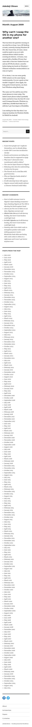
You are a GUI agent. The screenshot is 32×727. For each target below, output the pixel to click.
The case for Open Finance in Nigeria (16, 164)
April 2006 (7, 667)
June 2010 (7, 594)
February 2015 (9, 489)
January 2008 (8, 627)
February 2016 (9, 461)
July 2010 (7, 592)
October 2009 (8, 608)
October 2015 (8, 470)
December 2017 (9, 416)
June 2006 (7, 662)
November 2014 (9, 491)
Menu (27, 6)
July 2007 (7, 632)
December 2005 (9, 676)
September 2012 (9, 545)
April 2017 (7, 428)
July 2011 (7, 571)
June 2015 (7, 480)
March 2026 (8, 264)
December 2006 (9, 648)
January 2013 (8, 536)
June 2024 (7, 311)
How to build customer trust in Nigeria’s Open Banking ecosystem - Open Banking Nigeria (16, 201)
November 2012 (9, 540)
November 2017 (9, 419)
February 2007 (9, 643)
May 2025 (7, 285)
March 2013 (8, 531)
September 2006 (9, 655)
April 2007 (7, 639)
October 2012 (8, 543)
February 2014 (9, 508)
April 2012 (7, 554)
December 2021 (9, 358)
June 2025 (7, 283)
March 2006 (8, 669)
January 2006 (8, 674)
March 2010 (8, 601)
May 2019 (7, 391)
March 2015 (8, 487)
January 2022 (8, 356)
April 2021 (7, 363)
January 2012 (8, 561)
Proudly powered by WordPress (20, 723)
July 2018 (7, 402)
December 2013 (9, 512)
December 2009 (9, 606)
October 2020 (8, 374)
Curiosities (6, 718)
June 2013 (7, 524)
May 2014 (7, 503)
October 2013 (8, 517)
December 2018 (9, 395)
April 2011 (7, 578)
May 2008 (7, 620)
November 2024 (9, 299)
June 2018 (7, 405)
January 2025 (8, 295)
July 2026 (7, 255)
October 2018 (8, 398)
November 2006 (9, 650)
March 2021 (8, 365)
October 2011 (8, 564)
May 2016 (7, 454)
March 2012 (8, 557)
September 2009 (9, 611)
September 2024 (9, 304)
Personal (4, 121)
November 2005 (9, 678)
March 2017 (8, 430)
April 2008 (7, 622)
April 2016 (7, 456)
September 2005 (9, 683)
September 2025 (9, 276)
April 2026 (7, 262)
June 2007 (7, 634)
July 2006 (7, 660)
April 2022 (7, 351)
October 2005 (8, 681)
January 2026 (8, 267)
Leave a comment (14, 121)
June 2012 (7, 550)
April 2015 (7, 484)
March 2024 (8, 318)
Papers (4, 714)
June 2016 (7, 452)
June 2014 (7, 501)
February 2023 (9, 337)
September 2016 (9, 444)
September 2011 (9, 566)
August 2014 (8, 496)
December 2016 (9, 437)
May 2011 (7, 575)
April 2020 (7, 384)
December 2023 (9, 325)
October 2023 (8, 328)
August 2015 (8, 475)
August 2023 (8, 332)
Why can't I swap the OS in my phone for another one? (15, 34)
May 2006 (7, 664)
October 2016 (8, 442)
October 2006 (8, 653)
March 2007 (8, 641)
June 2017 (7, 423)
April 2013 (7, 529)
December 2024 (9, 297)
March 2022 (8, 353)
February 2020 (9, 386)
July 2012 (7, 547)
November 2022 (9, 344)
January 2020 (8, 388)
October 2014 (8, 494)
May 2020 (7, 381)
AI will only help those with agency (16, 181)
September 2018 (9, 400)
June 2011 (7, 573)
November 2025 (9, 271)
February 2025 (9, 292)
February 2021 (9, 367)
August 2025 (8, 278)
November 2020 (9, 372)
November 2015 (9, 468)
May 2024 (7, 314)
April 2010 (7, 599)
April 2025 (7, 288)
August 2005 (8, 685)
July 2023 (7, 335)
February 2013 (9, 533)
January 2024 (8, 323)
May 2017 (7, 426)
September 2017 (9, 421)
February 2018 (9, 412)
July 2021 (7, 360)
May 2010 (7, 597)
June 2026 (7, 257)
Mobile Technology (23, 119)
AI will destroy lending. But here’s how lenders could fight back (16, 216)
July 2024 (7, 309)
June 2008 (7, 618)
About (4, 706)
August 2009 (8, 613)
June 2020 (7, 379)
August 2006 (8, 657)
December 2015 (9, 466)
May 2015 (7, 482)
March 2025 (8, 290)
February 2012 (9, 559)
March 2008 (8, 625)
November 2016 (9, 440)
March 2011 (8, 580)
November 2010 (9, 587)
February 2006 (9, 671)
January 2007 (8, 646)
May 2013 (7, 526)
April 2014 (7, 505)
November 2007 (9, 629)
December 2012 (9, 538)
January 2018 (8, 414)
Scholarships (6, 710)
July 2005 (7, 688)
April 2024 (7, 316)
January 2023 (8, 339)
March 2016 (8, 459)
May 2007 (7, 636)
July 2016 (7, 449)
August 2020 (8, 377)
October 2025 (8, 274)
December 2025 (9, 269)
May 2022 (7, 349)
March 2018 (8, 409)
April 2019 (7, 393)
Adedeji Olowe (10, 6)
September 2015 (9, 473)
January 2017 (8, 435)
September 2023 (9, 330)
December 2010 (9, 585)
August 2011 (8, 568)
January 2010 (8, 604)
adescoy (7, 209)
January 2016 (8, 463)
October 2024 (8, 302)
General (15, 119)
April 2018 (7, 407)
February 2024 (9, 321)
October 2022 (8, 346)
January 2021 (8, 370)
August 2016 (8, 447)
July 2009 (7, 615)
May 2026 (7, 260)
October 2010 (8, 590)
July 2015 (7, 477)
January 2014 (8, 510)
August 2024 (8, 306)
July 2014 (7, 498)
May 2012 (7, 552)
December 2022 (9, 342)
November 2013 (9, 515)
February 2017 (9, 433)
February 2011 (8, 582)
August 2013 (8, 519)
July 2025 (7, 281)
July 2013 (7, 522)
